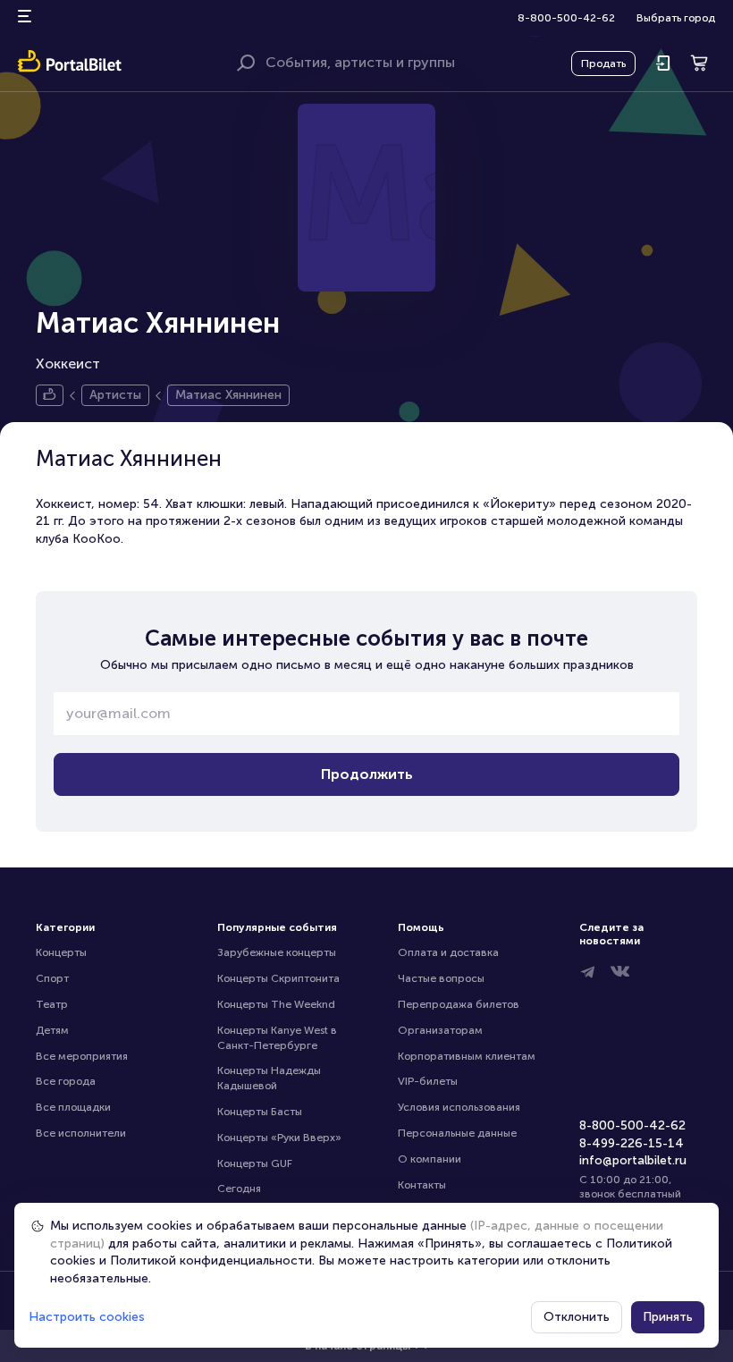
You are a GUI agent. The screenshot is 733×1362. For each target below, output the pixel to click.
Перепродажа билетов (458, 1004)
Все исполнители (81, 1133)
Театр (52, 1004)
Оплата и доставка (448, 952)
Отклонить (576, 1316)
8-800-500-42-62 (566, 18)
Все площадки (73, 1107)
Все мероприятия (82, 1056)
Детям (52, 1030)
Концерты (61, 952)
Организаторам (440, 1030)
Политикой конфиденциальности (211, 1260)
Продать (603, 63)
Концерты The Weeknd (276, 1004)
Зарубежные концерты (276, 952)
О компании (429, 1159)
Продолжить (367, 774)
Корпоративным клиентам (466, 1056)
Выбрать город (675, 18)
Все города (66, 1081)
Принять (668, 1316)
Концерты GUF (254, 1163)
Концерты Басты (259, 1111)
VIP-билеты (428, 1081)
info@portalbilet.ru (633, 1160)
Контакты (422, 1185)
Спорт (52, 978)
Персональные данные (457, 1133)
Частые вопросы (441, 978)
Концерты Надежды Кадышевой (270, 1078)
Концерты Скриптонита (278, 978)
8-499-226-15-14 (631, 1143)
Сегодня (239, 1188)
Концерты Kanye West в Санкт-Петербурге (278, 1038)
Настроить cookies (87, 1316)
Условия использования (459, 1107)
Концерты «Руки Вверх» (279, 1137)
